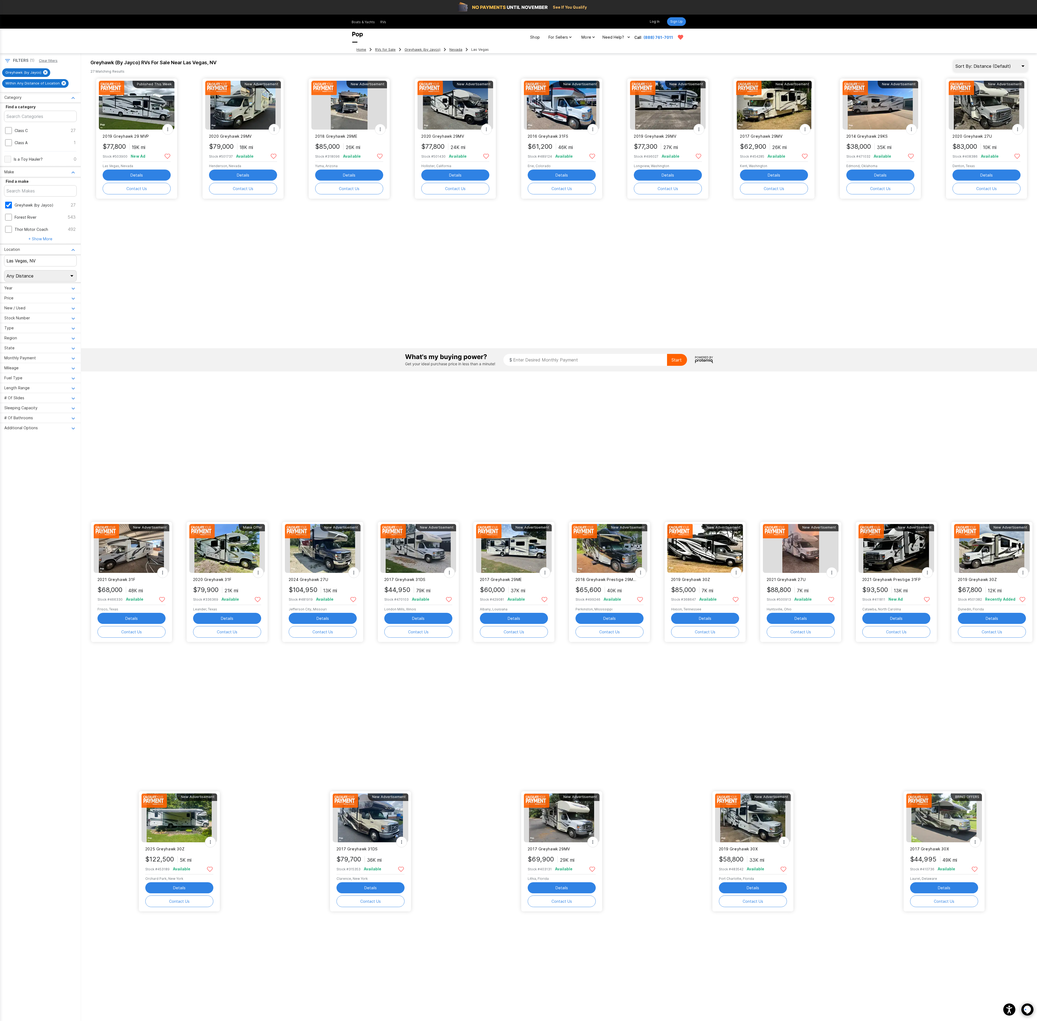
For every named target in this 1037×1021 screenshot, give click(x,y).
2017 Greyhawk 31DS (405, 579)
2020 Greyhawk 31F (212, 579)
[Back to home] (357, 37)
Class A (21, 142)
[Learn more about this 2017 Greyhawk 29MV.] (774, 105)
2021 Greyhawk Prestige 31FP (891, 579)
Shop (535, 37)
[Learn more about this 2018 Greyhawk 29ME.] (349, 105)
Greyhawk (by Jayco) (422, 49)
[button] (1009, 1009)
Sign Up (676, 21)
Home (361, 49)
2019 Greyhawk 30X (738, 849)
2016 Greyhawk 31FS (548, 136)
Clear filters (48, 61)
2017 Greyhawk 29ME (501, 579)
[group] (26, 72)
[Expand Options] (167, 129)
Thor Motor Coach (31, 229)
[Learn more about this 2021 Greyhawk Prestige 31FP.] (896, 548)
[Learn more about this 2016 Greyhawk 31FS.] (562, 105)
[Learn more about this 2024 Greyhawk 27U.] (323, 548)
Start (676, 360)
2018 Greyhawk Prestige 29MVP (606, 579)
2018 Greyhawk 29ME (336, 136)
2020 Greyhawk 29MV (230, 136)
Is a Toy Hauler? (28, 159)
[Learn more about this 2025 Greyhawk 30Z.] (179, 817)
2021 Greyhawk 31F (116, 579)
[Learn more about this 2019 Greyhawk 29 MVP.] (136, 105)
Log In (654, 21)
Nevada (455, 49)
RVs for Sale (385, 49)
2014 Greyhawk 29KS (867, 136)
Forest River (25, 217)
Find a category (21, 106)
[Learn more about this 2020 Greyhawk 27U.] (986, 105)
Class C (21, 130)
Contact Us (136, 188)
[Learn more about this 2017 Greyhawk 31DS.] (418, 548)
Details (136, 175)
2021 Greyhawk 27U (786, 579)
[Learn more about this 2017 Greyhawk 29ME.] (514, 548)
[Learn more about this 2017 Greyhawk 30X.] (944, 817)
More (586, 37)
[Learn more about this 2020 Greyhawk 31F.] (227, 548)
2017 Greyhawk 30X (929, 849)
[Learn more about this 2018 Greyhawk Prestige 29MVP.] (609, 548)
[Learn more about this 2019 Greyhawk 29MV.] (668, 105)
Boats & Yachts (363, 22)
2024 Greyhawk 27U (308, 579)
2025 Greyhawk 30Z (165, 849)
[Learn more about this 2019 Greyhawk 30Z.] (705, 548)
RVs (383, 22)
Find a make (17, 181)
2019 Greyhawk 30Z (690, 579)
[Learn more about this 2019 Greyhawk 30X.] (753, 817)
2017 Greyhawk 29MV (761, 136)
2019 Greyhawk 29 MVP (126, 136)
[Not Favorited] (167, 156)
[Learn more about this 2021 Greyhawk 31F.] (131, 548)
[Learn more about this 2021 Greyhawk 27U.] (801, 548)
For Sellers (558, 37)
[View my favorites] (680, 37)
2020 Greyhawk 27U (972, 136)
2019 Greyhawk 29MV (655, 136)
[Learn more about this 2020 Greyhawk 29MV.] (243, 105)
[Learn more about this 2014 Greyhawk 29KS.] (880, 105)
